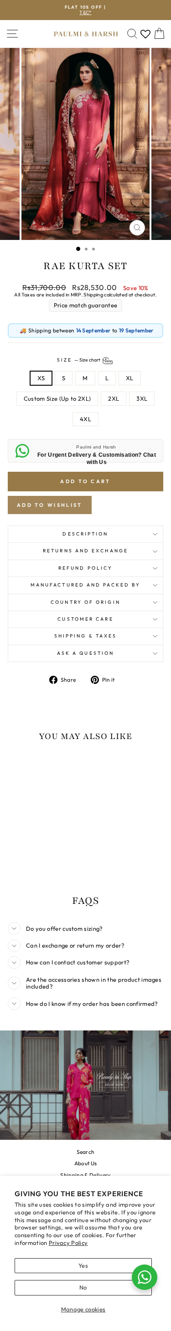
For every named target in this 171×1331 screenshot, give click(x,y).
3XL (141, 398)
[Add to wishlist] (19, 766)
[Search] (132, 34)
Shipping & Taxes (85, 636)
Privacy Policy (68, 1242)
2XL (113, 398)
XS (41, 378)
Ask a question (85, 653)
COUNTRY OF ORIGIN (85, 602)
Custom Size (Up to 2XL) (57, 398)
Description (85, 534)
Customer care (85, 619)
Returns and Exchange (85, 551)
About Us (85, 1163)
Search (86, 1151)
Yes (83, 1265)
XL (130, 378)
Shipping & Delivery (85, 1175)
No (83, 1287)
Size (79, 360)
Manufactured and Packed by (85, 585)
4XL (85, 419)
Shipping (93, 295)
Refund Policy (85, 568)
